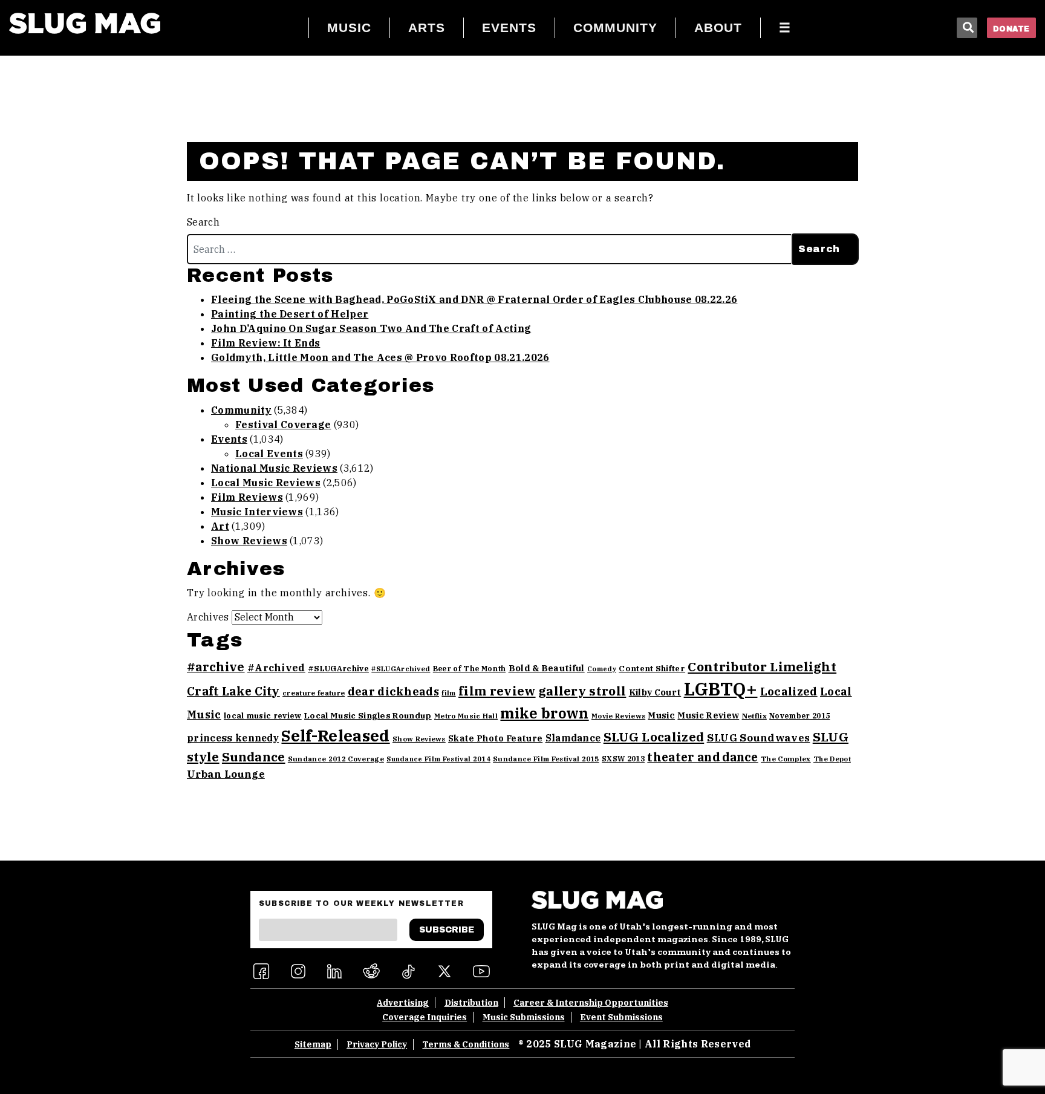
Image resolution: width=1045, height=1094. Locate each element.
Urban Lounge (226, 774)
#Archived (276, 667)
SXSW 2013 (623, 758)
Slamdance (573, 738)
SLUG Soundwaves (758, 737)
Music (661, 715)
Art (220, 526)
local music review (263, 715)
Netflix (754, 715)
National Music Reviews (274, 468)
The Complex (786, 758)
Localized (789, 691)
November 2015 (799, 715)
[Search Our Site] (967, 28)
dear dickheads (393, 691)
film (448, 693)
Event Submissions (621, 1017)
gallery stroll (582, 691)
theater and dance (702, 756)
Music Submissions (524, 1017)
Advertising (403, 1002)
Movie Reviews (618, 715)
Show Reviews (249, 541)
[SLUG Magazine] (84, 23)
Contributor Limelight (762, 667)
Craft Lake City (233, 690)
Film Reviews (247, 497)
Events (229, 439)
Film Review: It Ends (265, 343)
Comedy (601, 669)
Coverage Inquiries (424, 1017)
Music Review (708, 715)
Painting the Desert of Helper (289, 314)
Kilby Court (655, 692)
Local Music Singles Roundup (368, 715)
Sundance (253, 757)
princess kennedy (233, 738)
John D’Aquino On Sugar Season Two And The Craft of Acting (371, 328)
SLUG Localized (654, 737)
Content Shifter (652, 668)
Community (241, 410)
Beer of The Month (469, 668)
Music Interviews (257, 512)
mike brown (544, 713)
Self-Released (335, 735)
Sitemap (313, 1044)
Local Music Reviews (266, 483)
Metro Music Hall (466, 715)
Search (203, 222)
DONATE (1011, 29)
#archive (216, 666)
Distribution (471, 1002)
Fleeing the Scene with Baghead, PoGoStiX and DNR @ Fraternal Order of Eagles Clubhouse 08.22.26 (474, 299)
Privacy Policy (377, 1044)
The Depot (832, 759)
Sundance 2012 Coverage (336, 758)
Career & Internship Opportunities (590, 1002)
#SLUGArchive (338, 668)
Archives (208, 617)
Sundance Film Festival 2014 (438, 759)
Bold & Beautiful (547, 668)
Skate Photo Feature (495, 738)
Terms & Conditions (465, 1044)
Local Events (269, 454)
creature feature (313, 692)
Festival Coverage (283, 424)
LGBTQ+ (721, 688)
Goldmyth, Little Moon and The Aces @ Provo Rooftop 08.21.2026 (380, 357)
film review (497, 691)
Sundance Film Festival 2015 (546, 758)
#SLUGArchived (400, 669)
